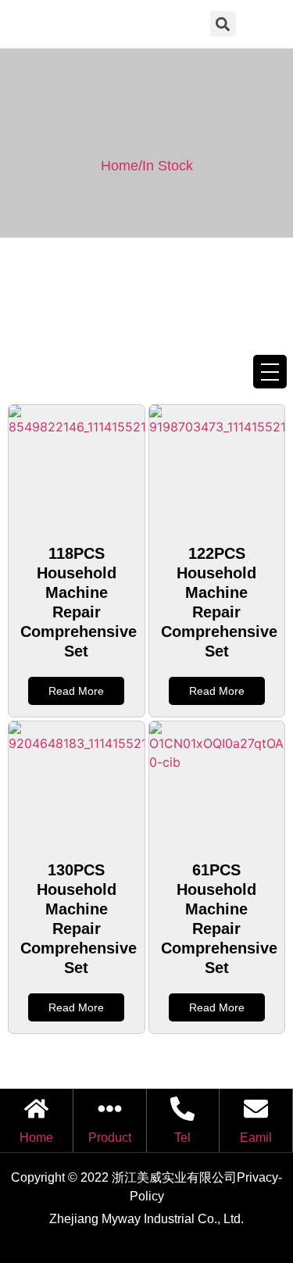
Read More (76, 691)
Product (109, 1137)
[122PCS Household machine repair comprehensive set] (217, 467)
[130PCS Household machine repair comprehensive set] (77, 783)
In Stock (167, 166)
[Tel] (182, 1109)
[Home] (36, 1109)
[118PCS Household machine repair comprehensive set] (77, 467)
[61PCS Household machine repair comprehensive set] (217, 783)
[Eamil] (256, 1109)
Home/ (121, 166)
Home (36, 1137)
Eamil (256, 1137)
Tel (182, 1137)
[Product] (110, 1109)
